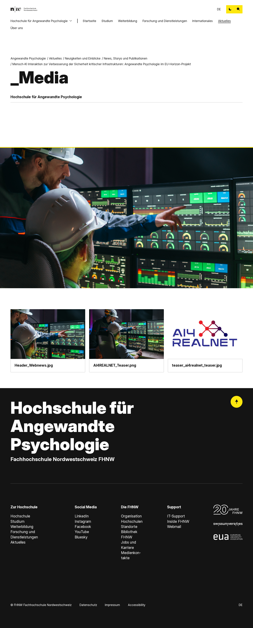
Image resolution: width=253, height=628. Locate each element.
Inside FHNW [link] (178, 521)
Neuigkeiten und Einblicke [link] (83, 58)
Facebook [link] (83, 526)
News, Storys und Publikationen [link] (125, 58)
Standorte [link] (129, 526)
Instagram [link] (83, 521)
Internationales (202, 21)
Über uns (16, 28)
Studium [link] (17, 521)
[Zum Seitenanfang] (237, 402)
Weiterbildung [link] (21, 526)
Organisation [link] (131, 516)
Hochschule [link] (20, 516)
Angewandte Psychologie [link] (28, 58)
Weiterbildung (127, 21)
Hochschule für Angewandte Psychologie (39, 21)
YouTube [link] (82, 532)
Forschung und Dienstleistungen (165, 21)
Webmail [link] (174, 526)
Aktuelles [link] (55, 58)
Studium (107, 21)
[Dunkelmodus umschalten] (230, 9)
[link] (23, 9)
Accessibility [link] (136, 605)
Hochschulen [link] (132, 521)
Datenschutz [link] (88, 605)
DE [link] (219, 9)
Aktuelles (224, 21)
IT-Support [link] (176, 516)
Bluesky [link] (81, 537)
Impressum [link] (112, 605)
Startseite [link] (89, 21)
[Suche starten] (238, 9)
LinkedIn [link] (82, 516)
